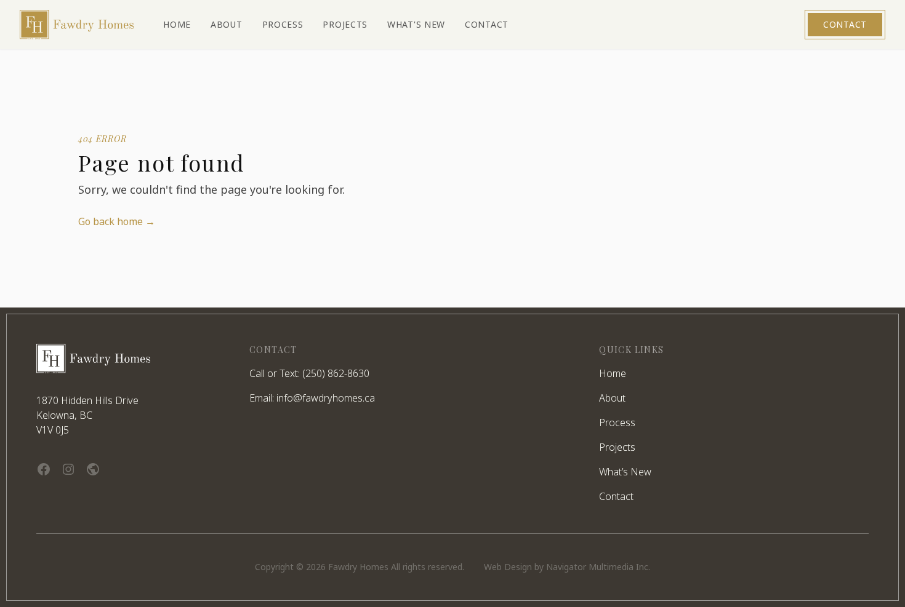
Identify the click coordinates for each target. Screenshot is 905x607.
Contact (845, 24)
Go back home (116, 221)
